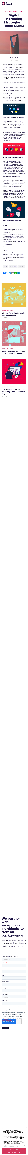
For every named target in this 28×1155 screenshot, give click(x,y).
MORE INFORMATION (14, 1152)
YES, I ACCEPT (14, 1149)
